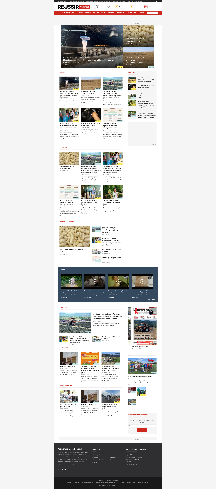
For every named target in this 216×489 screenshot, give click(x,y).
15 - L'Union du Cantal (132, 57)
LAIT (111, 1)
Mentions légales (142, 482)
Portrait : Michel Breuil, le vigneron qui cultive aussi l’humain (89, 202)
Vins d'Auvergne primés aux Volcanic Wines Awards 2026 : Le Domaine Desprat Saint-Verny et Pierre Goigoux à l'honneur (147, 114)
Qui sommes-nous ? (87, 482)
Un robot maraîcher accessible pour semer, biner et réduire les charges (110, 368)
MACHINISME (123, 1)
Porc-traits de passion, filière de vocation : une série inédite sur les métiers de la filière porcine (71, 293)
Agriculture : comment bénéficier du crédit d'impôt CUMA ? (145, 95)
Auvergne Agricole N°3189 (136, 347)
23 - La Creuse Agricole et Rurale (73, 57)
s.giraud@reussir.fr (131, 454)
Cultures (88, 12)
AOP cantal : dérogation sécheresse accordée (135, 61)
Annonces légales (106, 7)
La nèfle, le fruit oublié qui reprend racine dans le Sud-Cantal (111, 202)
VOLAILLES (140, 1)
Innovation (120, 12)
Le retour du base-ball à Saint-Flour (140, 376)
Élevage (80, 12)
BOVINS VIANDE (76, 1)
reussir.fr (60, 1)
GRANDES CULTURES (98, 1)
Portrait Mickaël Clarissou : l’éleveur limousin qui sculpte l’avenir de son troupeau (146, 79)
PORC (132, 1)
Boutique (68, 482)
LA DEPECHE (107, 1)
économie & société (67, 221)
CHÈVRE (82, 1)
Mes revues (137, 7)
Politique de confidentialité (107, 485)
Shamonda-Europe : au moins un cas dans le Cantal (90, 124)
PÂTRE (128, 1)
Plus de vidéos (151, 299)
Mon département (68, 12)
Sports (141, 12)
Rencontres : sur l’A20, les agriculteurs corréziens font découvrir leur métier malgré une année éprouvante (68, 126)
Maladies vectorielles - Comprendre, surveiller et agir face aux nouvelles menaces (89, 61)
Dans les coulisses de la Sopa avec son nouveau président (109, 406)
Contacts (76, 482)
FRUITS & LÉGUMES (89, 1)
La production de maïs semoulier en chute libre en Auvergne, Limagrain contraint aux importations (146, 104)
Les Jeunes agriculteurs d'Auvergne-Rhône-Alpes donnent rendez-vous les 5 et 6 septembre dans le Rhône (112, 94)
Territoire (111, 12)
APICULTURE (66, 1)
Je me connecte (153, 7)
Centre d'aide (131, 482)
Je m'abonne (122, 7)
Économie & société (99, 12)
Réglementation (132, 12)
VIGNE (135, 1)
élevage (62, 72)
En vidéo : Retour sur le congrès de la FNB (142, 292)
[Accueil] (74, 7)
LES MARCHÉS (116, 1)
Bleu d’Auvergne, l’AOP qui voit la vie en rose (111, 250)
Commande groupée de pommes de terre (135, 40)
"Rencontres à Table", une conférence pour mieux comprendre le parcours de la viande (90, 369)
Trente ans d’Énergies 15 (67, 367)
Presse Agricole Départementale (105, 482)
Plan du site (120, 482)
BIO (71, 1)
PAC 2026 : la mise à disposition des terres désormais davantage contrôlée (110, 126)
